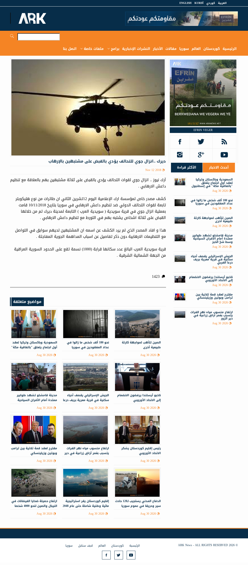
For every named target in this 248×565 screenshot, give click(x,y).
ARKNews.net (33, 18)
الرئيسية (230, 49)
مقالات (171, 49)
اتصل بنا (70, 49)
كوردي (210, 3)
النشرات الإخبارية (136, 49)
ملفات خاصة (94, 49)
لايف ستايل (85, 545)
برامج (115, 49)
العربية (222, 3)
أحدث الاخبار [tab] (219, 167)
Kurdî (198, 3)
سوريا (184, 49)
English (185, 3)
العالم (196, 49)
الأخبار (158, 49)
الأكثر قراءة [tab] (186, 167)
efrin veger (203, 130)
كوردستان (211, 49)
